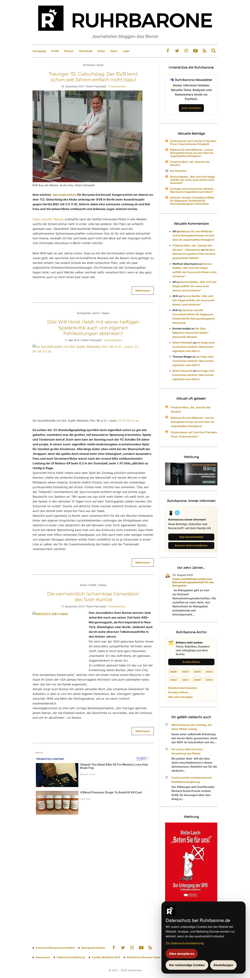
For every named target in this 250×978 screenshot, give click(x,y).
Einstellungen (223, 965)
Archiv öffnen (191, 661)
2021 (185, 679)
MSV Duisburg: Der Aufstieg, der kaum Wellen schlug (191, 727)
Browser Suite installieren (191, 545)
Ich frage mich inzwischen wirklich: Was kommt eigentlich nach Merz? (192, 190)
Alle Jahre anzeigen (180, 696)
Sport (113, 51)
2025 (185, 671)
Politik (55, 51)
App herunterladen (191, 536)
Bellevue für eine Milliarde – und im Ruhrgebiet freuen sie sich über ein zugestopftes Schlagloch (192, 152)
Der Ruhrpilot (178, 170)
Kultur (101, 51)
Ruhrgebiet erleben (93, 947)
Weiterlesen (142, 290)
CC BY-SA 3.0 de (128, 420)
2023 (209, 671)
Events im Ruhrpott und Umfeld (55, 947)
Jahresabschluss (64, 194)
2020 (197, 679)
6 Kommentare (116, 606)
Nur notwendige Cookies (187, 965)
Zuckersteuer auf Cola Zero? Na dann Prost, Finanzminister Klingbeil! (193, 142)
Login (126, 51)
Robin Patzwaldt (182, 342)
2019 (209, 679)
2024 (197, 671)
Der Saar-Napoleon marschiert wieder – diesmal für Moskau (191, 332)
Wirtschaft (85, 51)
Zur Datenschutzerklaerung (185, 943)
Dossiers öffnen (178, 692)
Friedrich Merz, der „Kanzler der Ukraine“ (190, 163)
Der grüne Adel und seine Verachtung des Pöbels (187, 751)
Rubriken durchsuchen (182, 687)
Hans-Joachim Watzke (48, 219)
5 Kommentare (117, 86)
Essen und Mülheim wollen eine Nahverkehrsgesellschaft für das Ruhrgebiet (193, 582)
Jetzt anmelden (191, 108)
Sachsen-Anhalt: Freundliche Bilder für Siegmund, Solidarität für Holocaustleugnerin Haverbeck (192, 200)
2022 (173, 679)
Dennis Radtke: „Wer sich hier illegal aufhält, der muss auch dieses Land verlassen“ (192, 179)
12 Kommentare (112, 340)
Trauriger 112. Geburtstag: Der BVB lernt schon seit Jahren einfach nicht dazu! (93, 77)
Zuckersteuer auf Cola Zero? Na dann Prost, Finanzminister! (194, 434)
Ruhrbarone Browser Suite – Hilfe (147, 957)
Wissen (69, 51)
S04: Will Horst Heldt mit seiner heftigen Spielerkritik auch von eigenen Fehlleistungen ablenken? (93, 327)
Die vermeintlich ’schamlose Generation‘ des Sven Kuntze (93, 596)
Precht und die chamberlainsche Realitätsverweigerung (191, 779)
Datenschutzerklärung (71, 957)
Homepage (39, 51)
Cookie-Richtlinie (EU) (106, 957)
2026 (173, 671)
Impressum (43, 957)
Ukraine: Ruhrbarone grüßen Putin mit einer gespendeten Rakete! (194, 254)
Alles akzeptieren (181, 953)
